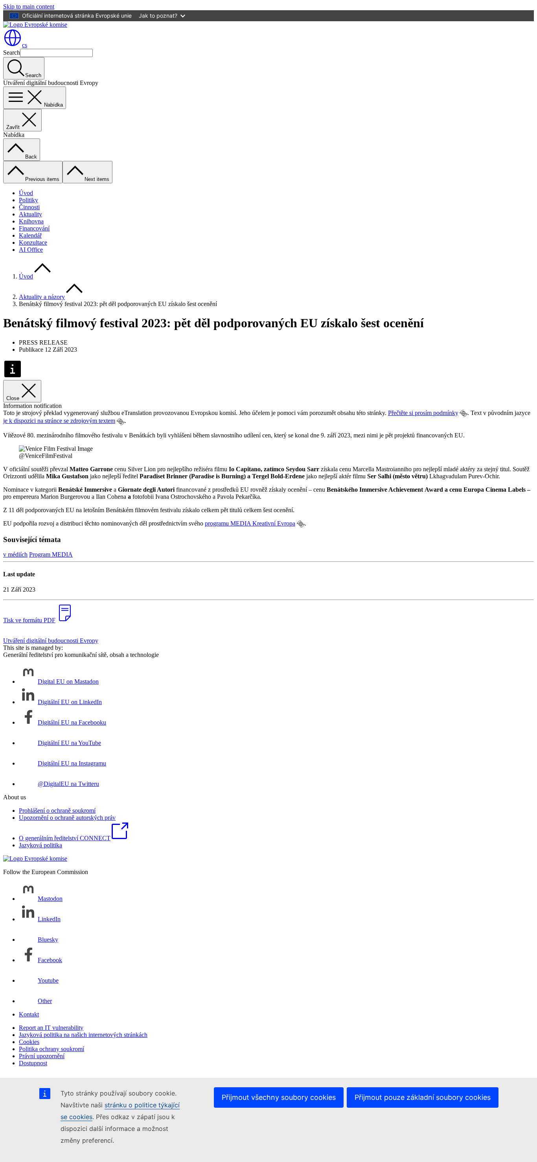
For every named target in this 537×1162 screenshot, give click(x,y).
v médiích (15, 554)
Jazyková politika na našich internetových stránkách (83, 1034)
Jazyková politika (40, 845)
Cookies (29, 1041)
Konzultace (33, 242)
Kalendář (30, 235)
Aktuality (30, 214)
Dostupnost (33, 1063)
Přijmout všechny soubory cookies (279, 1097)
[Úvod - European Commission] (35, 24)
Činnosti (29, 207)
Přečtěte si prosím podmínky (423, 412)
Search (11, 52)
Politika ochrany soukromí (51, 1049)
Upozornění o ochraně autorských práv (67, 817)
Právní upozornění (41, 1056)
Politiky (28, 200)
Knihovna (31, 221)
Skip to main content (28, 6)
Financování (34, 228)
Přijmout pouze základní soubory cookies (423, 1097)
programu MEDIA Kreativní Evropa (250, 523)
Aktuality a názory (42, 296)
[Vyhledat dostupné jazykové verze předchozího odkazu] (463, 413)
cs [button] (24, 45)
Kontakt (29, 1014)
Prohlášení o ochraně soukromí (57, 810)
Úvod (26, 193)
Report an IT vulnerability (51, 1027)
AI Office (31, 249)
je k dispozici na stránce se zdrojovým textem (59, 420)
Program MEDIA (51, 554)
